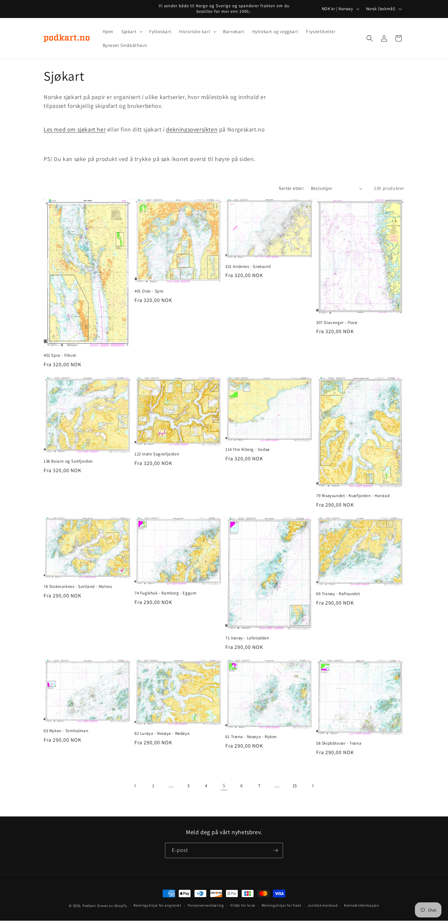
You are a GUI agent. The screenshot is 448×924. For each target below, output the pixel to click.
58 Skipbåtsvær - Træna (338, 743)
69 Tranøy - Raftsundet (338, 593)
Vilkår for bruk (242, 905)
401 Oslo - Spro (149, 291)
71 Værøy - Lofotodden (247, 638)
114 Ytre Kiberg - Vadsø (247, 449)
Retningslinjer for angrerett (157, 905)
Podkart (89, 905)
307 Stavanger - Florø (336, 322)
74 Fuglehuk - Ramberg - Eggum (165, 593)
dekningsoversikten (191, 129)
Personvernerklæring (206, 905)
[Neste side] (312, 785)
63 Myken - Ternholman (66, 730)
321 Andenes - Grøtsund (248, 266)
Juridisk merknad (322, 905)
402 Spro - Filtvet (60, 355)
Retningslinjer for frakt (281, 905)
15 (295, 786)
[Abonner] (275, 850)
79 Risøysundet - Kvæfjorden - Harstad (353, 495)
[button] (131, 31)
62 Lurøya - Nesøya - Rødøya (162, 733)
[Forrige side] (135, 785)
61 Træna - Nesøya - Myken (251, 736)
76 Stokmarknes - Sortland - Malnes (78, 586)
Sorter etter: (291, 188)
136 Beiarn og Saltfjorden (68, 461)
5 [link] (224, 785)
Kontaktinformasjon (361, 905)
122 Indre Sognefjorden (156, 454)
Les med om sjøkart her (75, 129)
